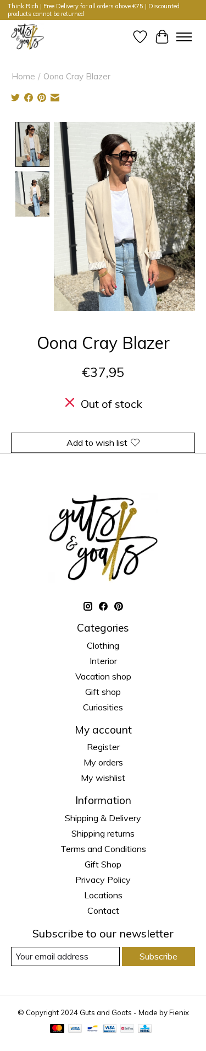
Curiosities (103, 707)
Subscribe (158, 956)
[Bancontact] (92, 1029)
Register (103, 746)
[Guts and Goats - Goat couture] (27, 36)
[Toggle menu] (184, 37)
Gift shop (103, 691)
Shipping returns (103, 833)
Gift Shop (103, 864)
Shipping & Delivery (103, 817)
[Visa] (75, 1029)
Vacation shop (103, 676)
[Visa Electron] (109, 1029)
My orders (103, 762)
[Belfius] (127, 1029)
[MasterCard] (57, 1029)
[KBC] (145, 1029)
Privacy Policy (103, 879)
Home (23, 76)
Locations (103, 895)
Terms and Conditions (103, 848)
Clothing (103, 645)
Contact (103, 910)
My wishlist (103, 777)
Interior (103, 660)
